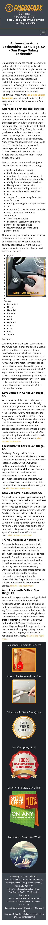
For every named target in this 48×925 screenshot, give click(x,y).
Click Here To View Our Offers (24, 787)
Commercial (33, 898)
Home (11, 898)
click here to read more (18, 488)
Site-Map (38, 908)
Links (24, 911)
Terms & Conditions (13, 908)
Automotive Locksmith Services (24, 676)
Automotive (12, 902)
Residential (21, 898)
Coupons (36, 902)
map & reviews (34, 883)
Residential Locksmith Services (24, 645)
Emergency (25, 902)
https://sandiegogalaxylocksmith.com (24, 889)
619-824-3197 (24, 16)
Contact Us (24, 905)
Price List (28, 908)
